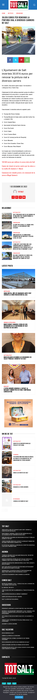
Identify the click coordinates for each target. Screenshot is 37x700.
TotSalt (21, 191)
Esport (6, 386)
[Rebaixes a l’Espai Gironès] (7, 486)
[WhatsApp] (27, 60)
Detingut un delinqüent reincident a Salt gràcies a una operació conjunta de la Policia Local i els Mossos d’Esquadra (18, 612)
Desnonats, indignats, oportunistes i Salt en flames (17, 608)
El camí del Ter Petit (8, 587)
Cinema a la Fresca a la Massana (11, 635)
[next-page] (6, 510)
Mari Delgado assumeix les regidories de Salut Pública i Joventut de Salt (17, 358)
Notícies (10, 13)
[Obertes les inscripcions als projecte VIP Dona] (7, 443)
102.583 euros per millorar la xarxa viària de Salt (18, 162)
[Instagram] (16, 197)
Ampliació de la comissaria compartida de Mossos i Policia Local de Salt (23, 236)
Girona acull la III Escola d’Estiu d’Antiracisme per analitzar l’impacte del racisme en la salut (16, 571)
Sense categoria (9, 322)
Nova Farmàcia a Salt (8, 633)
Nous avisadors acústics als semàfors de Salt (15, 642)
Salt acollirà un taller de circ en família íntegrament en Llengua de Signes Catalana (18, 567)
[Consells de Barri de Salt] (7, 500)
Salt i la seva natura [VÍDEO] (10, 599)
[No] (35, 692)
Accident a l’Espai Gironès (9, 623)
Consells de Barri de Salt (20, 501)
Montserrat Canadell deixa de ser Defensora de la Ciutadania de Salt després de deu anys (16, 326)
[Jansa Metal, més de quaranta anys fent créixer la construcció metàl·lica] (18, 279)
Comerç (15, 454)
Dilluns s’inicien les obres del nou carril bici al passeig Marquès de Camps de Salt (23, 256)
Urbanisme (19, 13)
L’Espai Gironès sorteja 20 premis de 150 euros (15, 644)
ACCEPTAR (19, 697)
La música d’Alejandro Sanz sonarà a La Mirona (16, 574)
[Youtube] (24, 197)
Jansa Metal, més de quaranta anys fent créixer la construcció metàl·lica (17, 294)
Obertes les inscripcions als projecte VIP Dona (21, 444)
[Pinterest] (21, 60)
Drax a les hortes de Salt (20, 473)
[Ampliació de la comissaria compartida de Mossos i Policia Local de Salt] (7, 235)
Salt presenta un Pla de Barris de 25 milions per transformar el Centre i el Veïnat (24, 216)
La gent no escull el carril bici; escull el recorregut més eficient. (23, 226)
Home (3, 13)
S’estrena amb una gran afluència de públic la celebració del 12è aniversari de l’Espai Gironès (23, 458)
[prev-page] (3, 510)
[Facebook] (10, 60)
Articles (7, 291)
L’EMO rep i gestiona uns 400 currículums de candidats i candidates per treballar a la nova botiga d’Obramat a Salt (23, 246)
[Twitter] (15, 60)
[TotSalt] (15, 192)
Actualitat (16, 212)
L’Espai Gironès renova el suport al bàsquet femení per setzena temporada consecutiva (17, 390)
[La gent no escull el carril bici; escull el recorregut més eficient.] (7, 225)
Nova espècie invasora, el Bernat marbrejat (15, 594)
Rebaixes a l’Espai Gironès (20, 487)
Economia (16, 499)
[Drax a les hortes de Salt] (7, 471)
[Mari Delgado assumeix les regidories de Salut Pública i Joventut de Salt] (18, 343)
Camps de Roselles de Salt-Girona (12, 596)
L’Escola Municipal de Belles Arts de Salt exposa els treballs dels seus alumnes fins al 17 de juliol (17, 560)
